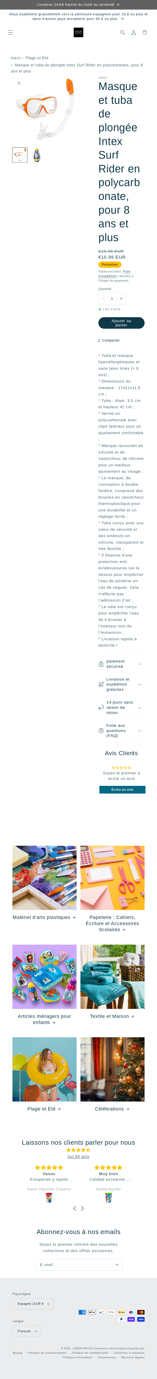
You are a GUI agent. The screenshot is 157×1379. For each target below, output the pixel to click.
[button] (10, 32)
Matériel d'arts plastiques (41, 917)
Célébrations (109, 1108)
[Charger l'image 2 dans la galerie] (37, 155)
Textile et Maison (109, 1016)
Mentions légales (133, 1357)
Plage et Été (37, 58)
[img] (78, 1150)
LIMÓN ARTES (82, 1348)
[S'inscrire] (116, 1265)
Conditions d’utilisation (129, 1352)
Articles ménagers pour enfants (44, 1019)
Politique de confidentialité (90, 1352)
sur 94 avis (78, 1156)
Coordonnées (107, 1357)
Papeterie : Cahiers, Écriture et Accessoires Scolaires (112, 923)
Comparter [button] (111, 340)
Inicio (16, 58)
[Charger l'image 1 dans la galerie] (19, 155)
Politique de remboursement (47, 1352)
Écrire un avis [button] (122, 789)
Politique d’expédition (78, 1357)
